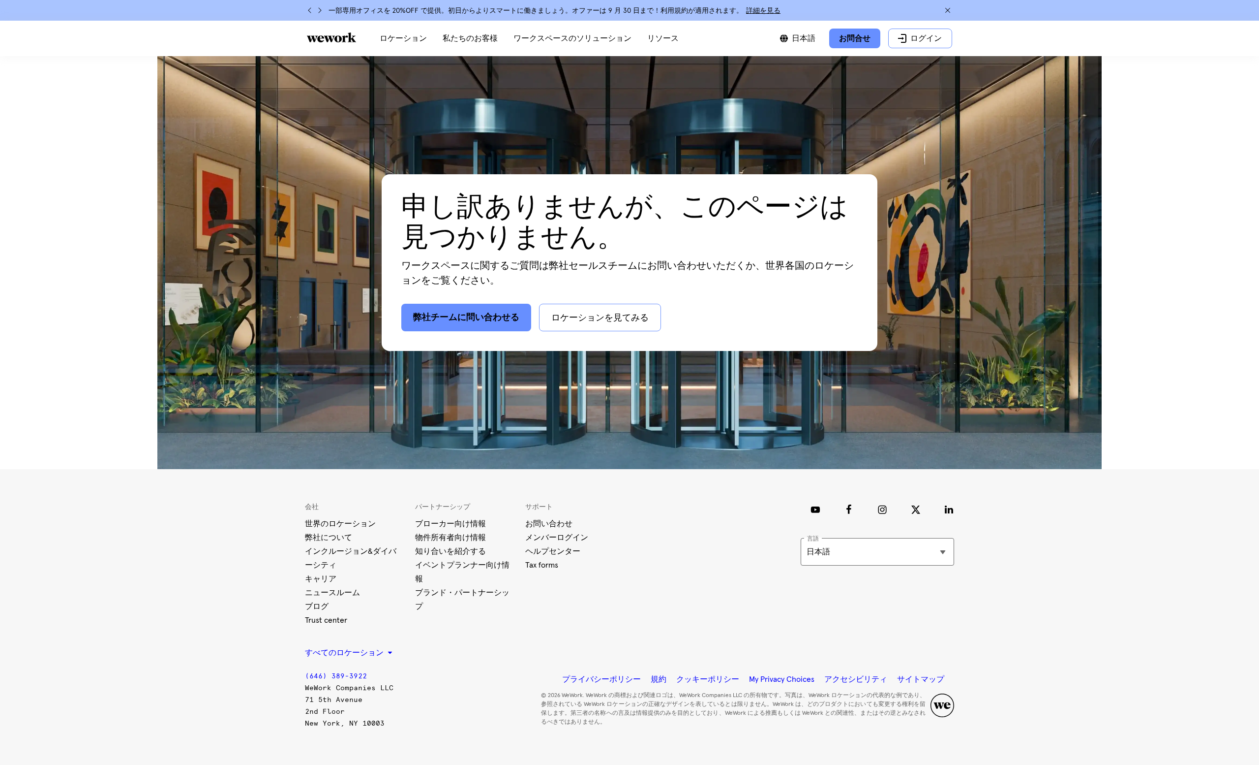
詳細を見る (763, 10)
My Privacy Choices (781, 679)
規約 (658, 679)
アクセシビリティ (855, 679)
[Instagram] (882, 509)
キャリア (320, 579)
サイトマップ (920, 679)
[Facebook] (849, 509)
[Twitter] (916, 509)
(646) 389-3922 (336, 676)
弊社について (328, 538)
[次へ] (320, 10)
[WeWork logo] (331, 37)
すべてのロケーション (345, 653)
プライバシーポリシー (601, 679)
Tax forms (541, 565)
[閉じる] (947, 10)
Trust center (326, 620)
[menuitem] (403, 38)
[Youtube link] (815, 509)
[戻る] (310, 10)
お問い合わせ (548, 524)
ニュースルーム (332, 593)
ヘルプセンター (552, 551)
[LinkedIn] (949, 509)
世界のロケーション (340, 524)
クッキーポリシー (707, 679)
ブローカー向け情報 (450, 524)
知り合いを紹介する (450, 551)
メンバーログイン (556, 538)
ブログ (317, 606)
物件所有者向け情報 (450, 538)
